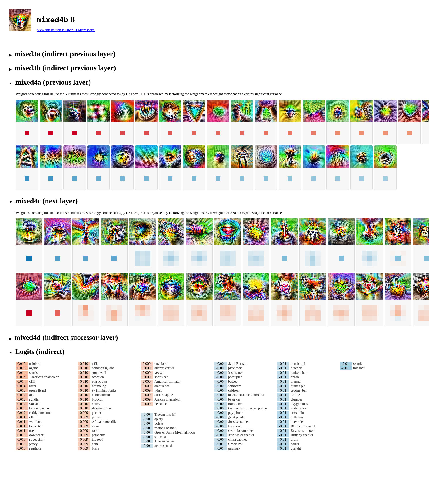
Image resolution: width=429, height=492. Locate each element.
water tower (299, 408)
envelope (160, 363)
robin (95, 430)
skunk (357, 363)
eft (31, 417)
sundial (34, 399)
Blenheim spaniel (303, 426)
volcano (34, 404)
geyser (159, 372)
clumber (296, 399)
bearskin (234, 399)
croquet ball (299, 390)
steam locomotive (240, 430)
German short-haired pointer (248, 408)
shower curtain (102, 408)
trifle (95, 363)
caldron (233, 390)
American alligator (167, 381)
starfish (34, 372)
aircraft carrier (164, 368)
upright (296, 448)
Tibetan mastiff (164, 414)
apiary (158, 419)
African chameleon (167, 399)
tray (32, 430)
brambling (99, 386)
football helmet (164, 428)
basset (232, 381)
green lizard (37, 390)
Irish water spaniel (241, 435)
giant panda (236, 417)
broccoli (97, 399)
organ (295, 377)
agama (33, 368)
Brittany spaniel (302, 435)
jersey (33, 444)
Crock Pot (235, 444)
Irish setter (235, 372)
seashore (35, 448)
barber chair (299, 372)
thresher (358, 368)
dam (95, 444)
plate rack (235, 368)
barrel (295, 444)
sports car (161, 377)
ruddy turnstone (40, 413)
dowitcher (36, 435)
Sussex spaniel (238, 421)
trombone (235, 404)
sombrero (234, 386)
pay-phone (235, 413)
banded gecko (39, 408)
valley (96, 404)
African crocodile (104, 421)
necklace (160, 404)
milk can (297, 417)
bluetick (296, 368)
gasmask (234, 448)
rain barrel (298, 363)
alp (31, 395)
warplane (35, 421)
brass (95, 448)
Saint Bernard (238, 363)
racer (32, 386)
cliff (32, 381)
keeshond (235, 426)
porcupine (235, 377)
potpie (96, 417)
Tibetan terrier (164, 441)
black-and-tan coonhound (246, 395)
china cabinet (237, 439)
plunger (296, 381)
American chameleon (44, 377)
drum (294, 439)
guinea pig (298, 386)
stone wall (99, 372)
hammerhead (101, 395)
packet (96, 413)
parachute (98, 435)
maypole (297, 421)
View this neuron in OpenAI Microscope (66, 30)
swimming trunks (104, 390)
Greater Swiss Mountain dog (174, 432)
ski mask (160, 437)
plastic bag (99, 381)
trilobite (34, 363)
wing (158, 390)
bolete (158, 423)
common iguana (103, 368)
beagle (295, 395)
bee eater (35, 426)
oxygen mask (300, 404)
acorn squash (163, 446)
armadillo (297, 413)
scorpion (98, 377)
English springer (302, 430)
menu (96, 426)
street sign (36, 439)
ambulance (162, 386)
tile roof (97, 439)
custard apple (163, 395)
